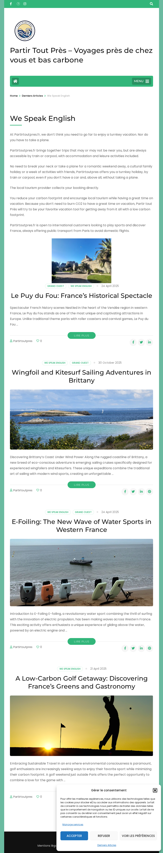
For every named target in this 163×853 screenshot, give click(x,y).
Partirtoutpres (22, 341)
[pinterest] (149, 491)
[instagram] (24, 2)
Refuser (104, 836)
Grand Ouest (55, 286)
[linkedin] (149, 342)
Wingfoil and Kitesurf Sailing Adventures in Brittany (81, 376)
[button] (155, 790)
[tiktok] (18, 2)
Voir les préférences (138, 836)
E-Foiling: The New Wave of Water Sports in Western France (81, 525)
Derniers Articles (106, 845)
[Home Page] (15, 81)
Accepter (74, 836)
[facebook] (11, 2)
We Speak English (81, 286)
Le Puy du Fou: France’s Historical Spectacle (81, 295)
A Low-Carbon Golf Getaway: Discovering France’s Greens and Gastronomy (82, 682)
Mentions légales (49, 846)
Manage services (72, 824)
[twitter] (141, 342)
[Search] (151, 4)
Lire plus (81, 335)
